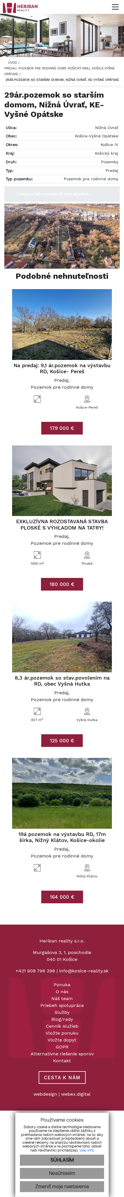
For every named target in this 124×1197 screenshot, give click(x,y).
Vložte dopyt (62, 1040)
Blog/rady (62, 1019)
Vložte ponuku (62, 1033)
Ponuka (62, 984)
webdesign (45, 1094)
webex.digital (76, 1094)
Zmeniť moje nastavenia (62, 1186)
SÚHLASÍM (62, 1160)
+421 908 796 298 (35, 971)
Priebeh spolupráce (62, 1005)
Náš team (62, 998)
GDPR (62, 1047)
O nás (62, 991)
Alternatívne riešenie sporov (62, 1053)
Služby (62, 1012)
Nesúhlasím (62, 1173)
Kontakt (62, 1060)
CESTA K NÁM (62, 1077)
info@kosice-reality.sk (83, 971)
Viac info (86, 1150)
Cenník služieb (62, 1026)
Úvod (12, 63)
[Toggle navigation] (113, 6)
